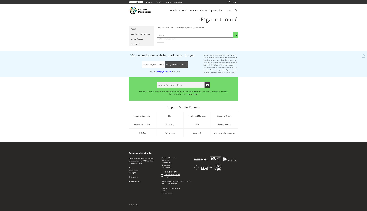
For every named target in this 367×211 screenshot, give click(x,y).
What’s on (149, 2)
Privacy (164, 190)
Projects (183, 10)
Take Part (159, 2)
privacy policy (193, 94)
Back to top (134, 205)
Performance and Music (142, 124)
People (173, 10)
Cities (197, 124)
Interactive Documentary (143, 116)
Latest (229, 10)
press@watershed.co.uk (171, 177)
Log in (233, 2)
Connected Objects (224, 116)
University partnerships (140, 33)
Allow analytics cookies (153, 64)
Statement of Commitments (171, 188)
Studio (168, 2)
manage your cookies (164, 71)
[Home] (133, 10)
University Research (224, 124)
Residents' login (136, 181)
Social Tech (197, 133)
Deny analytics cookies (176, 64)
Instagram (134, 177)
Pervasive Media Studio (144, 10)
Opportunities (216, 10)
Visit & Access (137, 38)
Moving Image (169, 133)
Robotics (142, 133)
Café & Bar (178, 2)
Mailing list (135, 43)
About (133, 28)
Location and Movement (197, 116)
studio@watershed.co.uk (172, 174)
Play (169, 116)
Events (203, 10)
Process (194, 10)
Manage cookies (167, 193)
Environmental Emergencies (224, 133)
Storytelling (170, 124)
